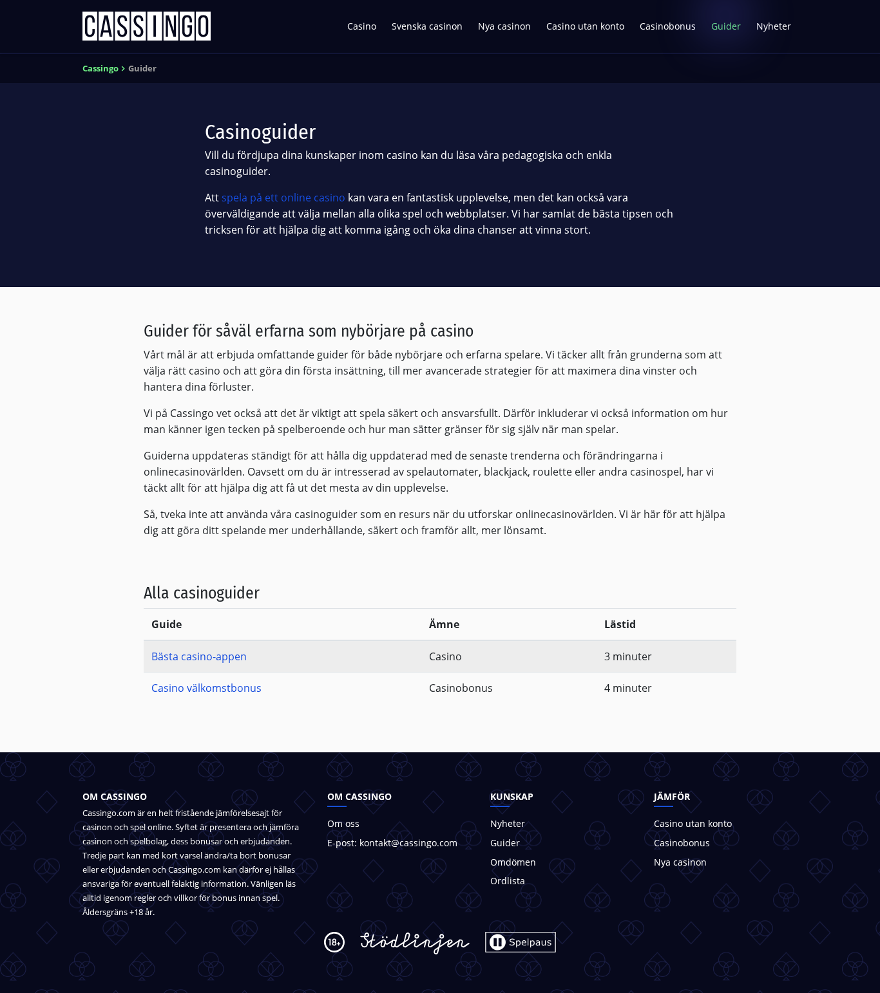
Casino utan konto (585, 26)
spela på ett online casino (283, 197)
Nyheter (773, 26)
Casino (361, 26)
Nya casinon (504, 26)
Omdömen (513, 862)
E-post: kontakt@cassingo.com (392, 843)
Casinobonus (668, 26)
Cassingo (100, 68)
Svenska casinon (427, 26)
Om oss (343, 823)
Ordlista (507, 881)
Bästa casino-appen (199, 656)
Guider (726, 26)
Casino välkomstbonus (206, 688)
